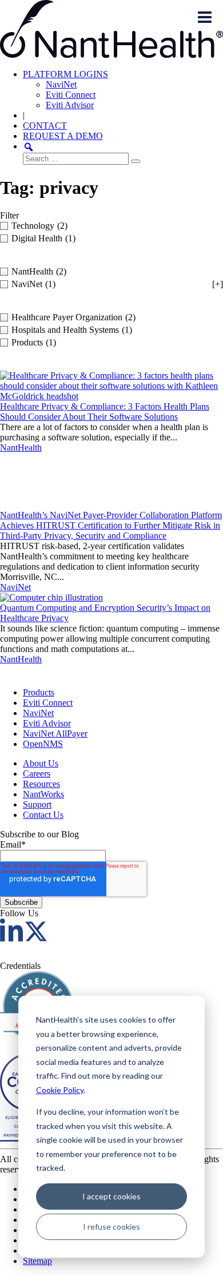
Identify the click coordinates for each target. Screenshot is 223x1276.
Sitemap (37, 1261)
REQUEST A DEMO (63, 136)
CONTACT (45, 125)
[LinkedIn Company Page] (11, 938)
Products (38, 692)
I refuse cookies (111, 1226)
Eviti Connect (70, 95)
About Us (40, 763)
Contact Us (43, 815)
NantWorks (43, 794)
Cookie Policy (59, 1090)
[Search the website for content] (28, 146)
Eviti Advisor (70, 105)
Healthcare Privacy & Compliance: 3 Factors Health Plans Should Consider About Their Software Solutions (104, 412)
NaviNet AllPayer (55, 733)
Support (37, 804)
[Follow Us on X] (36, 938)
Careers (36, 773)
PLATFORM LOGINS (65, 74)
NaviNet (61, 84)
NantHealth (21, 447)
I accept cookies (111, 1196)
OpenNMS (43, 744)
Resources (41, 784)
